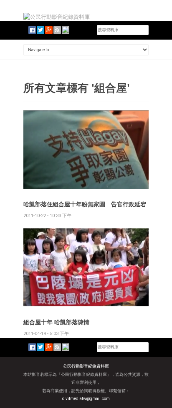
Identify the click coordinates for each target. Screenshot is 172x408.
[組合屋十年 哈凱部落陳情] (86, 267)
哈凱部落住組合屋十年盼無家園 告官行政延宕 (84, 204)
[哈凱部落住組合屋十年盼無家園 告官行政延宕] (86, 149)
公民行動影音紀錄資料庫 (86, 366)
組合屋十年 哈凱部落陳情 (56, 322)
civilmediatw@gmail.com (86, 398)
